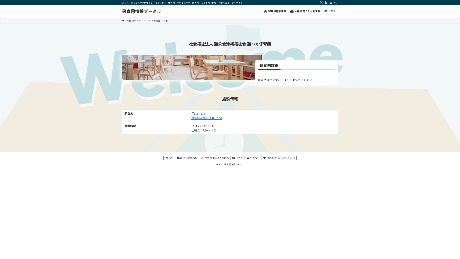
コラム (239, 157)
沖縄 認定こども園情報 (216, 157)
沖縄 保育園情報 (188, 157)
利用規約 (254, 157)
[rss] (326, 3)
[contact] (330, 3)
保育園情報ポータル (141, 11)
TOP (170, 157)
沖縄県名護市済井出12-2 (206, 118)
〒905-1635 (198, 113)
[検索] (335, 3)
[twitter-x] (321, 3)
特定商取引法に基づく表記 (280, 157)
